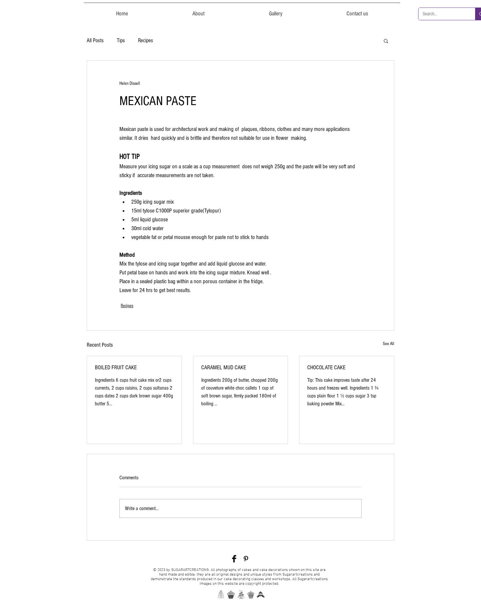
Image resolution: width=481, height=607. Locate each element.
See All (388, 343)
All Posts (95, 40)
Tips (121, 40)
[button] (386, 40)
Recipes (145, 40)
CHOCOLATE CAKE (326, 367)
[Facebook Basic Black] (234, 558)
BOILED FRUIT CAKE (116, 367)
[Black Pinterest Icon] (246, 558)
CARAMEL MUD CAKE (223, 367)
